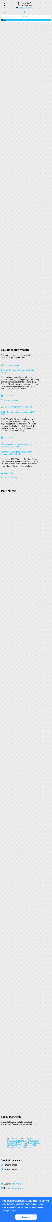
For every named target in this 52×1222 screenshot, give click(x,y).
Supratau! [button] (26, 1217)
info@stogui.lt (17, 1184)
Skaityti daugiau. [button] (10, 1210)
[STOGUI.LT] (24, 12)
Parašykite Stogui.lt (26, 8)
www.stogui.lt (17, 1188)
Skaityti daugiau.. (10, 400)
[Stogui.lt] (26, 16)
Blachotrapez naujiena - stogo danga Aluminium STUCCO (16, 453)
